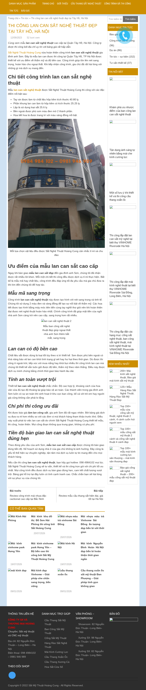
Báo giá (25, 10)
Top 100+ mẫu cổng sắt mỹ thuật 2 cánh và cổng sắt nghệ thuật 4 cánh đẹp (122, 435)
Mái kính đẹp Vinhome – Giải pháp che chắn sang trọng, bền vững (41, 578)
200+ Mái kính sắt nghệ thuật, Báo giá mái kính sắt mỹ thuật (123, 375)
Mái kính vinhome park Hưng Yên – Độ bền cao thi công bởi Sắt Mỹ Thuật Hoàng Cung (42, 551)
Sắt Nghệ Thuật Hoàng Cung (24, 52)
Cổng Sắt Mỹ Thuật (55, 638)
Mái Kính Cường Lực (56, 652)
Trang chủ (48, 3)
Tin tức (24, 18)
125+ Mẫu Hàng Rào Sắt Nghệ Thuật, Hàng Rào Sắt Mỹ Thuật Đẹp (123, 393)
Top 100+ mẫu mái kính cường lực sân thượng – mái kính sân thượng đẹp (122, 455)
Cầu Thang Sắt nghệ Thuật (86, 3)
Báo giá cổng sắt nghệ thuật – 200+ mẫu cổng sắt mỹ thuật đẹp (122, 474)
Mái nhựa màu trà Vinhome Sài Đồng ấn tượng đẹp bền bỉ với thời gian (92, 524)
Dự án (113, 50)
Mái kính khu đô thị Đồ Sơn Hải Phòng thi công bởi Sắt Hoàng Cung (43, 522)
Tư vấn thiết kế (118, 62)
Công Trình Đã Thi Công (117, 3)
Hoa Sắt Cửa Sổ (54, 666)
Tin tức (13, 10)
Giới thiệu (62, 3)
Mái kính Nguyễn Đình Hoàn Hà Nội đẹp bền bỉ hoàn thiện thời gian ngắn (92, 551)
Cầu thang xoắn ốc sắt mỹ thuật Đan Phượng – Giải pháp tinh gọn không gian (92, 578)
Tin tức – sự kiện (119, 56)
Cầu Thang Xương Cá (57, 661)
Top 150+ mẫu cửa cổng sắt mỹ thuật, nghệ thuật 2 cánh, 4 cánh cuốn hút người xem (122, 414)
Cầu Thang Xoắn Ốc (56, 656)
